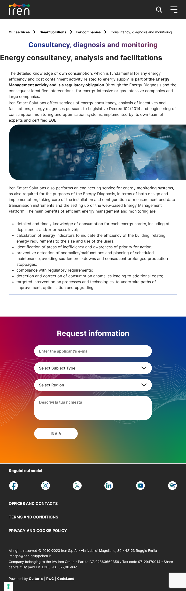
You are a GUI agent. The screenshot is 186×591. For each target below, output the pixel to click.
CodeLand (65, 578)
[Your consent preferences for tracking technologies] (8, 586)
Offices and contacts (33, 503)
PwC (50, 578)
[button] (159, 10)
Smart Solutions (53, 32)
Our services (20, 32)
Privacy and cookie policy (38, 530)
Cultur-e (36, 578)
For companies (88, 32)
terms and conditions (33, 517)
